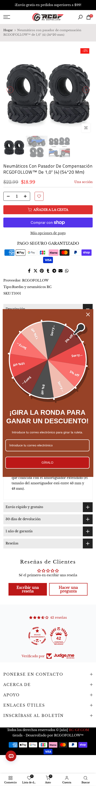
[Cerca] (88, 314)
